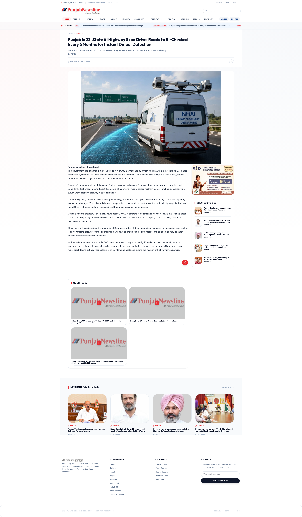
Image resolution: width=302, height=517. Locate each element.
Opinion (196, 19)
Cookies (238, 511)
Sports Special (162, 472)
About (228, 3)
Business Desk (162, 476)
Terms (228, 511)
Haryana (113, 19)
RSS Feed (219, 3)
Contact (237, 3)
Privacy (217, 511)
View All (226, 387)
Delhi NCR (113, 487)
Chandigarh (139, 19)
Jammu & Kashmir (116, 495)
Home (66, 19)
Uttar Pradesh (115, 491)
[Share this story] (231, 61)
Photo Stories (161, 468)
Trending (77, 19)
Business (185, 19)
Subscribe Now (220, 480)
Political (172, 19)
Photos (234, 19)
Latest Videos (161, 464)
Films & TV (208, 19)
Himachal (126, 19)
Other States (155, 19)
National (90, 19)
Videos (224, 19)
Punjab (102, 19)
